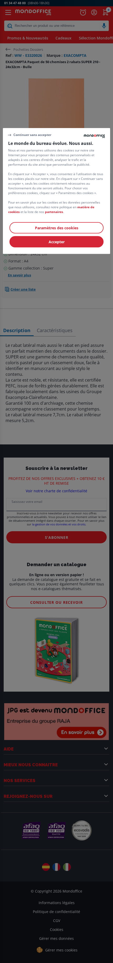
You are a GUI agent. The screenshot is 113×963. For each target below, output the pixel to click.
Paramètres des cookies (56, 227)
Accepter (57, 241)
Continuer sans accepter (32, 135)
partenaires (54, 212)
